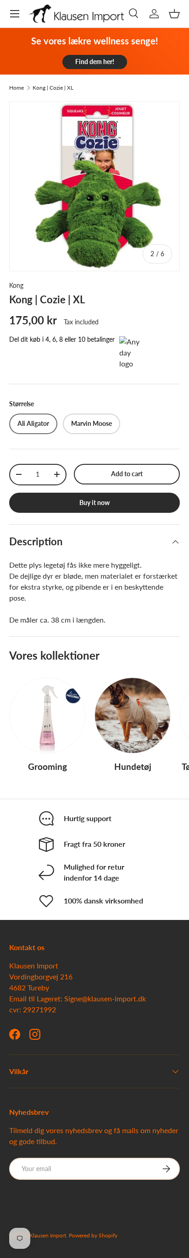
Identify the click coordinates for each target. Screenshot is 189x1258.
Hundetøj (132, 766)
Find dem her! (94, 61)
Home (16, 88)
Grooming (47, 766)
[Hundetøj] (132, 715)
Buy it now (94, 502)
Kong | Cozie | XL (53, 88)
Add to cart (127, 474)
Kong (16, 285)
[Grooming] (47, 715)
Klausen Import (47, 1235)
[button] (174, 14)
